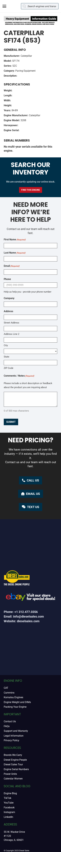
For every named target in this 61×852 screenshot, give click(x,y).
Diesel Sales (24, 851)
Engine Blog (10, 793)
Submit (11, 421)
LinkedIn (8, 816)
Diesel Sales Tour (13, 764)
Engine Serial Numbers (16, 769)
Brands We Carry (13, 755)
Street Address (11, 322)
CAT (6, 687)
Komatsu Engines (13, 697)
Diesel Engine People (15, 759)
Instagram (9, 812)
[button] (4, 6)
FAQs (7, 726)
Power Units (10, 773)
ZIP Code (8, 368)
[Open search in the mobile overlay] (39, 6)
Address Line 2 (11, 334)
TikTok (7, 798)
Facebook (9, 807)
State (6, 356)
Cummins (9, 692)
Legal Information (13, 735)
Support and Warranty (16, 730)
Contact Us (10, 721)
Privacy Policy (11, 740)
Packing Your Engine (15, 706)
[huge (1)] (30, 598)
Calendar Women (13, 778)
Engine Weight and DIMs (17, 702)
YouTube (8, 802)
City (6, 345)
